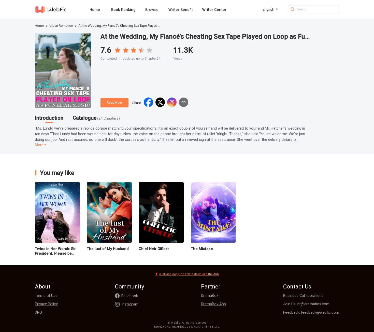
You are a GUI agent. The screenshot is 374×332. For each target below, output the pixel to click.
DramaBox (209, 295)
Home (95, 9)
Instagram (129, 304)
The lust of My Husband (108, 248)
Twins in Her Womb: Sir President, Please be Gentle (55, 251)
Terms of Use (46, 295)
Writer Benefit (180, 9)
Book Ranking (123, 9)
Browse (152, 9)
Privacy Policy (46, 304)
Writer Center (214, 9)
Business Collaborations (303, 295)
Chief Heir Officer (154, 248)
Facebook (129, 296)
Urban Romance (61, 25)
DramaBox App (213, 304)
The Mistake (202, 248)
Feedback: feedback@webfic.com (311, 312)
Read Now (114, 102)
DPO (38, 312)
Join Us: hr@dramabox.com (306, 304)
